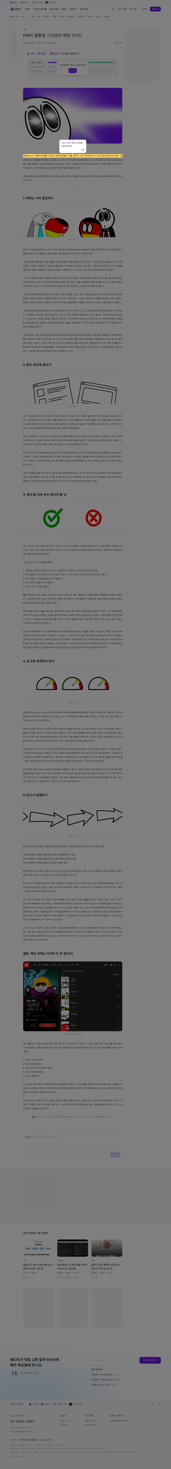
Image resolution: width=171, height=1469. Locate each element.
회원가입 (64, 143)
